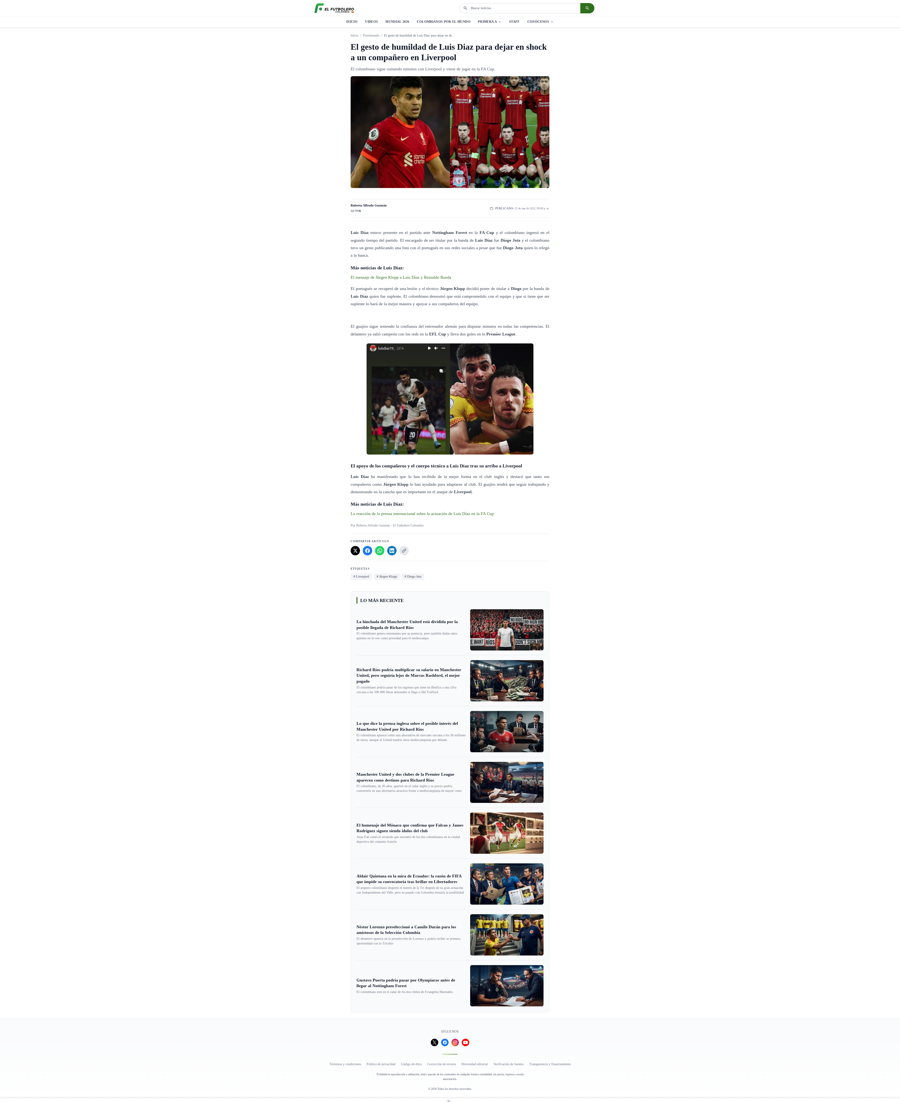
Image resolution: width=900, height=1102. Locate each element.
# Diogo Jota (413, 576)
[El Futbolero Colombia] (334, 8)
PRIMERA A (487, 21)
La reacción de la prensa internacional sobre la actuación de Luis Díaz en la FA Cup (422, 513)
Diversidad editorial (474, 1064)
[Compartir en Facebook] (367, 550)
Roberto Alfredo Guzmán (369, 205)
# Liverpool (361, 576)
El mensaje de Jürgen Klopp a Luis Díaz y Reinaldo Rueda (401, 277)
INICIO (351, 21)
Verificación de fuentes (508, 1064)
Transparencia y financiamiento (550, 1064)
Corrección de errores (441, 1064)
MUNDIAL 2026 (397, 21)
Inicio (354, 35)
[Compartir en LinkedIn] (392, 550)
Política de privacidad (381, 1064)
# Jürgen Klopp (387, 576)
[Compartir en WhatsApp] (379, 550)
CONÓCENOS (538, 21)
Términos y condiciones (345, 1064)
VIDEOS (371, 21)
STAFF (514, 21)
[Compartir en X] (355, 550)
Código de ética (411, 1064)
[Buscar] (587, 8)
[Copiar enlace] (404, 550)
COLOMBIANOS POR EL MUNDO (443, 21)
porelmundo (371, 35)
